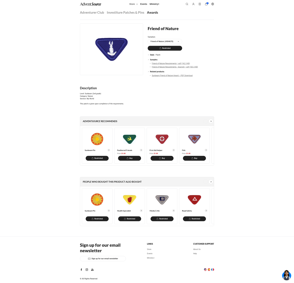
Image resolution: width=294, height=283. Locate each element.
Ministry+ (154, 4)
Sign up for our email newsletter (105, 259)
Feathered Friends (124, 150)
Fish (183, 150)
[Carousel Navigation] (146, 121)
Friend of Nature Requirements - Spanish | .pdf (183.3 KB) (175, 67)
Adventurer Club (92, 12)
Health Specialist (124, 211)
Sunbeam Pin (90, 150)
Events (143, 4)
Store (132, 4)
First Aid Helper (156, 150)
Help (195, 253)
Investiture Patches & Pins (125, 12)
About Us (197, 249)
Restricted (166, 48)
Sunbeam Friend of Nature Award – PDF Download (172, 75)
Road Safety (187, 211)
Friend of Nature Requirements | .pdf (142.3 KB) (171, 63)
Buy (131, 158)
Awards (152, 12)
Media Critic (155, 211)
